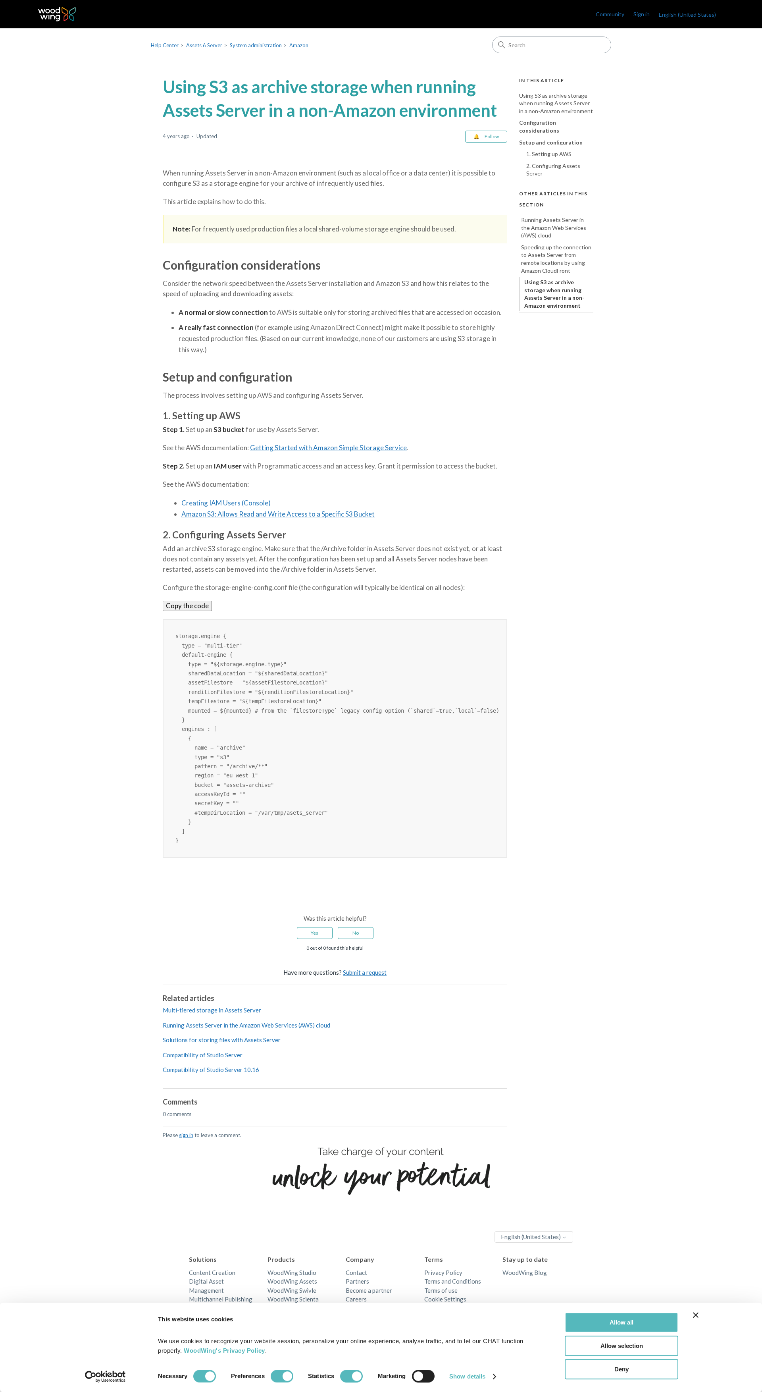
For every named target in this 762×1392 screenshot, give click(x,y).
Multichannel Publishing (220, 1299)
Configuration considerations (539, 127)
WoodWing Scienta (293, 1299)
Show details (467, 1376)
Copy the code (187, 606)
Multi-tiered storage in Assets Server (212, 1010)
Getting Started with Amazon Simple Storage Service (328, 447)
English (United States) (531, 1236)
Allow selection (621, 1345)
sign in (186, 1135)
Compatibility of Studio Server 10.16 (211, 1069)
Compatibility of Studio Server (202, 1054)
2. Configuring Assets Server (553, 169)
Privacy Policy (443, 1272)
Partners (357, 1281)
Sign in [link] (641, 14)
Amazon (298, 45)
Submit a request (365, 972)
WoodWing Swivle (291, 1290)
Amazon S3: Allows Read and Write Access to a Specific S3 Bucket (278, 514)
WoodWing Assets (292, 1281)
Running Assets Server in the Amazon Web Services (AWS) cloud (246, 1025)
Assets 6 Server (204, 45)
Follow (492, 136)
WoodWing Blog (524, 1272)
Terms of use (441, 1290)
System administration (256, 45)
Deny (621, 1369)
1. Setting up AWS (549, 154)
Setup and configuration (551, 142)
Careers (356, 1299)
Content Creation (212, 1272)
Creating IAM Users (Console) (226, 503)
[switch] (282, 1376)
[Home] (57, 14)
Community (610, 14)
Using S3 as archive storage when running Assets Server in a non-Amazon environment (556, 103)
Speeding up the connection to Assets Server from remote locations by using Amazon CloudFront (556, 259)
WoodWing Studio (291, 1272)
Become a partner (369, 1290)
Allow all (621, 1322)
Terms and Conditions (452, 1281)
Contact (356, 1272)
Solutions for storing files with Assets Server (222, 1039)
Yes (314, 933)
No (355, 933)
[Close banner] (695, 1315)
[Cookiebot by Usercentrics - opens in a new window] (105, 1376)
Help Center (165, 45)
